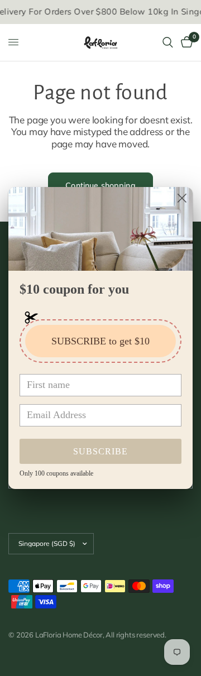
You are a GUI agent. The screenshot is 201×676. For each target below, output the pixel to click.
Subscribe (100, 451)
